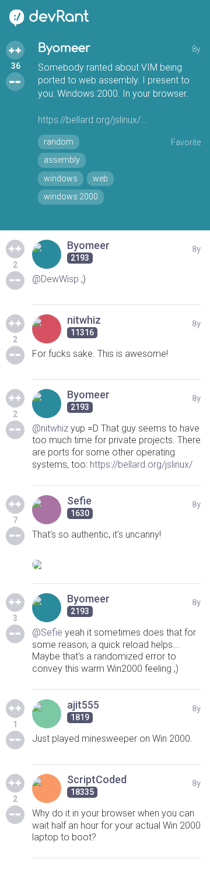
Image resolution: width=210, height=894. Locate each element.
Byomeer (64, 48)
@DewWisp (55, 279)
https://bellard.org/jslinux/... (93, 119)
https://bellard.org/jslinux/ (141, 464)
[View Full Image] (116, 564)
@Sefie (47, 632)
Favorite (186, 142)
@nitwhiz (50, 428)
